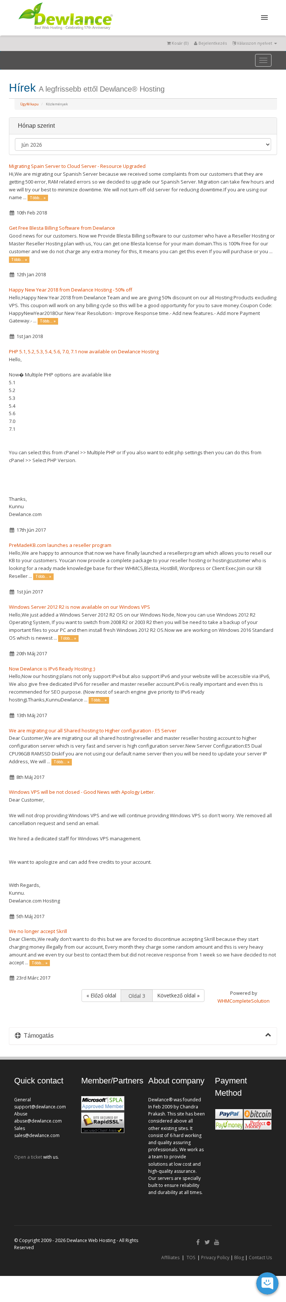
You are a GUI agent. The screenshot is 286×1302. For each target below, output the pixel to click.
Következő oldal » (178, 995)
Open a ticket (28, 1157)
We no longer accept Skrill (38, 931)
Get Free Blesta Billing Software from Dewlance (62, 228)
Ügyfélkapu (29, 104)
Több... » (38, 197)
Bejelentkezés (212, 43)
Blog (239, 1257)
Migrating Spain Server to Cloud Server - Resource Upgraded (77, 166)
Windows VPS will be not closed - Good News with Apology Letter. (82, 792)
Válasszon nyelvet (254, 43)
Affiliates (170, 1257)
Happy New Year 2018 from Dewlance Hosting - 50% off (70, 289)
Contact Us (260, 1257)
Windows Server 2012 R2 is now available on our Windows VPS (79, 607)
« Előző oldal (101, 995)
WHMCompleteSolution (243, 1000)
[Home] (65, 31)
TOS (191, 1257)
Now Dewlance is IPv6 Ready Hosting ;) (52, 668)
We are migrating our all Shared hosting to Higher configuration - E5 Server (93, 730)
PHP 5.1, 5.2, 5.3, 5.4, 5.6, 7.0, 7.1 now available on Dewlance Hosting (84, 351)
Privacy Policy (215, 1257)
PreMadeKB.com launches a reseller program (60, 545)
